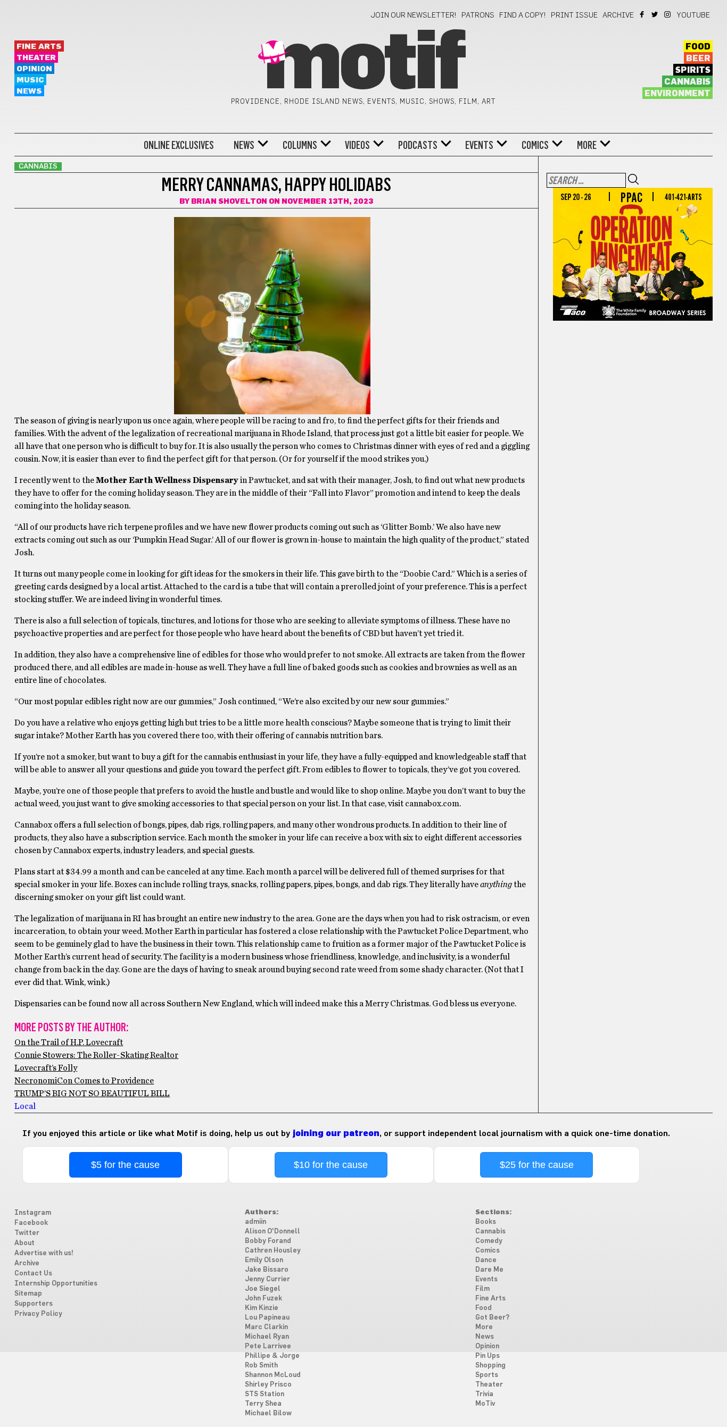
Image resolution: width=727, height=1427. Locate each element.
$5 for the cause (125, 1164)
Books (485, 1222)
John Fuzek (263, 1298)
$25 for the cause (537, 1164)
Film (482, 1289)
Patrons (477, 15)
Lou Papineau (267, 1317)
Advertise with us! (43, 1253)
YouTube (693, 15)
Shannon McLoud (273, 1375)
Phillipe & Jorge (272, 1356)
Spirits (693, 70)
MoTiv (485, 1403)
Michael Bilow (268, 1413)
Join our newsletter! (413, 15)
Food (698, 47)
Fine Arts (39, 47)
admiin (255, 1222)
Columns (300, 145)
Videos (357, 145)
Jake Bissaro (266, 1269)
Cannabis (687, 82)
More (587, 145)
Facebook (643, 14)
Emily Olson (264, 1260)
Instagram (668, 14)
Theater (36, 58)
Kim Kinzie (261, 1308)
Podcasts (417, 145)
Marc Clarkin (266, 1327)
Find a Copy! (522, 15)
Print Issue (574, 15)
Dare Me (489, 1269)
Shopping (490, 1365)
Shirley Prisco (268, 1384)
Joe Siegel (262, 1289)
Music (30, 80)
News (29, 91)
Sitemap (28, 1293)
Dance (486, 1260)
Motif (363, 63)
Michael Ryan (267, 1336)
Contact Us (33, 1273)
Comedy (488, 1241)
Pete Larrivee (268, 1346)
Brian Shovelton (229, 201)
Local (25, 1106)
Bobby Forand (268, 1241)
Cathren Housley (273, 1250)
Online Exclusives (179, 145)
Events (479, 145)
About (24, 1243)
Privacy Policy (38, 1314)
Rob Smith (261, 1365)
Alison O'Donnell (272, 1231)
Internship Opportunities (55, 1283)
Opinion (34, 69)
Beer (698, 58)
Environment (678, 93)
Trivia (484, 1394)
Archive (618, 15)
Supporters (33, 1303)
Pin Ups (487, 1356)
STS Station (264, 1394)
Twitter (655, 14)
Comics (535, 145)
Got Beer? (492, 1317)
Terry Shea (263, 1403)
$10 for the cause (331, 1164)
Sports (486, 1375)
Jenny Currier (267, 1279)
